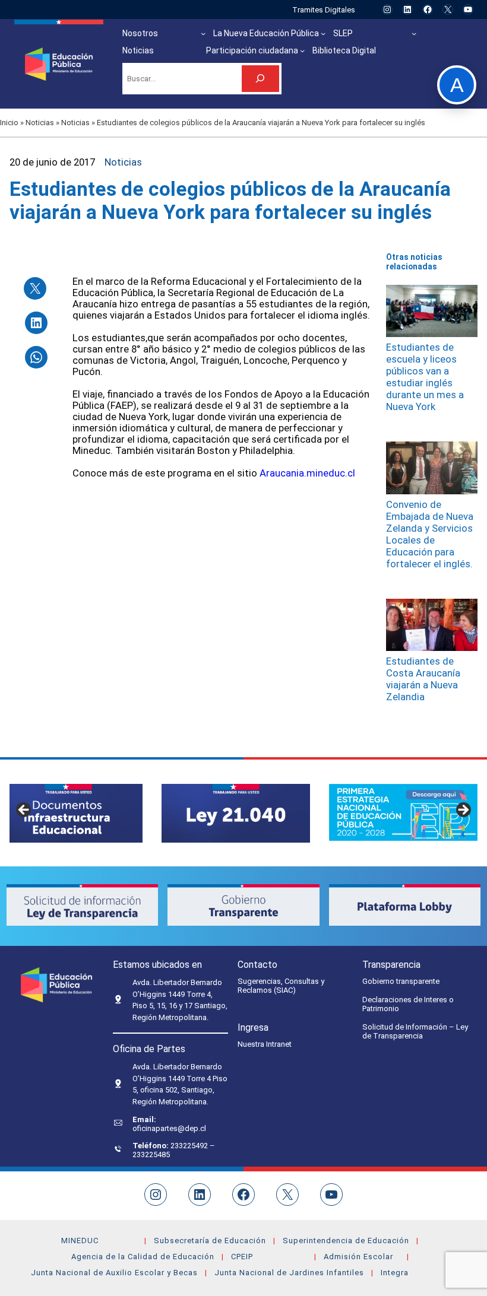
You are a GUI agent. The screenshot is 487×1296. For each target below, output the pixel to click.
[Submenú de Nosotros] (203, 33)
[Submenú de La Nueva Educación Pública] (323, 33)
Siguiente (463, 810)
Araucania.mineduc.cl (307, 473)
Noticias (40, 122)
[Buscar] (260, 78)
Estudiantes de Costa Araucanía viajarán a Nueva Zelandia (423, 679)
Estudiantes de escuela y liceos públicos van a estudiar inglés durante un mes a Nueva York (425, 377)
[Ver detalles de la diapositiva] (236, 813)
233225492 (190, 1145)
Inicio (9, 122)
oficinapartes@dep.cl (169, 1128)
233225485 (151, 1154)
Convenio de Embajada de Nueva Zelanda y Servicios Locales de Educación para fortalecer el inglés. (429, 534)
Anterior (24, 810)
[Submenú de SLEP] (414, 33)
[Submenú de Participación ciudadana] (302, 50)
